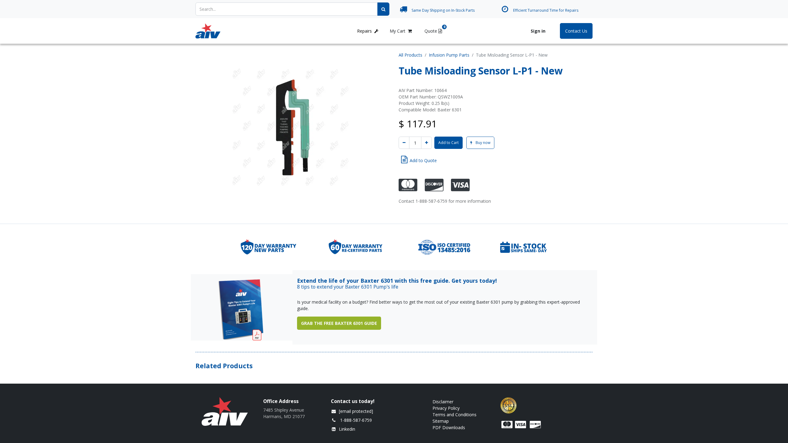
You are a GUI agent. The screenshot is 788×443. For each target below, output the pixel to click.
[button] (419, 160)
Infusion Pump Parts (449, 55)
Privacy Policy (446, 408)
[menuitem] (241, 31)
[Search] (383, 9)
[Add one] (426, 143)
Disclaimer (442, 402)
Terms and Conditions (454, 414)
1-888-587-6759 (356, 420)
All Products (410, 55)
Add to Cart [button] (448, 142)
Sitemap (440, 421)
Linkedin (347, 429)
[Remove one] (404, 143)
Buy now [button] (482, 142)
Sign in (538, 31)
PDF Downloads (449, 427)
